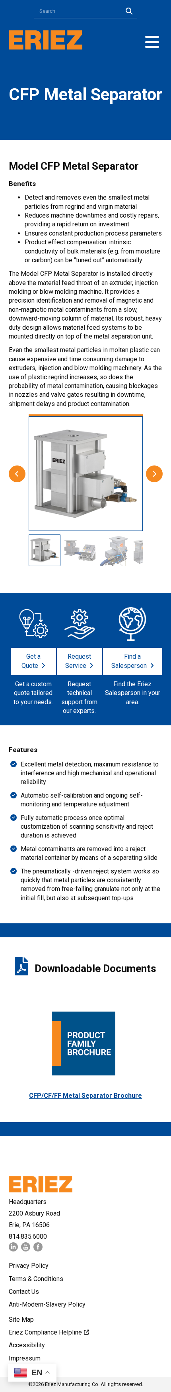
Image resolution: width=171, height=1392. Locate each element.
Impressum (25, 1358)
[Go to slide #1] (44, 550)
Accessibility (27, 1345)
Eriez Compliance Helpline (45, 1332)
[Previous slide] (17, 473)
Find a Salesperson (129, 661)
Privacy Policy (29, 1265)
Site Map (21, 1319)
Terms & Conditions (36, 1279)
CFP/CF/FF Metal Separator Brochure (85, 1095)
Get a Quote (31, 661)
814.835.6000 (28, 1236)
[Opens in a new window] (13, 1249)
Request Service (78, 661)
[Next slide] (154, 473)
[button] (152, 42)
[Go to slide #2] (79, 550)
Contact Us (24, 1291)
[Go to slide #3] (114, 550)
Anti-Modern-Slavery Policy (47, 1304)
